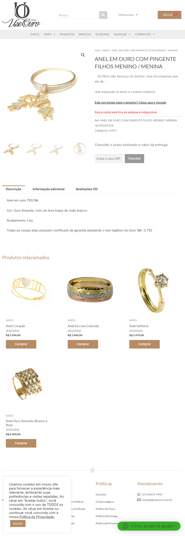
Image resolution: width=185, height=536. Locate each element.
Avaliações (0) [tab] (87, 189)
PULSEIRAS (102, 34)
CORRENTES (143, 34)
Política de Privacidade (109, 523)
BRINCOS (85, 34)
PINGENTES (67, 34)
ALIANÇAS (120, 34)
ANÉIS (47, 34)
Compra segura (105, 501)
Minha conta (126, 14)
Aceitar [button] (18, 523)
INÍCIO (34, 34)
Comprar (21, 344)
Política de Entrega (107, 516)
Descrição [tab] (13, 189)
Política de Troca (105, 509)
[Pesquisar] (103, 15)
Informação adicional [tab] (49, 189)
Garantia (101, 494)
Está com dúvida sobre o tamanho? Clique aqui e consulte (130, 102)
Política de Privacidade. (37, 517)
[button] (83, 55)
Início (97, 50)
